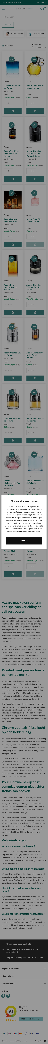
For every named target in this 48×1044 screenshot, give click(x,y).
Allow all (24, 540)
